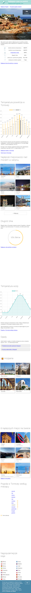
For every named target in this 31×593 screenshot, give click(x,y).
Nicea (17, 176)
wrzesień (13, 506)
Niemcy (4, 566)
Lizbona (3, 207)
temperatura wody (15, 52)
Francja (2, 445)
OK (27, 583)
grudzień (13, 512)
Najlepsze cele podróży (5, 478)
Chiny (19, 574)
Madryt (18, 376)
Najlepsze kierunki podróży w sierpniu (9, 63)
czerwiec (13, 501)
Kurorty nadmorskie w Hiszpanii (9, 349)
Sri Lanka (20, 576)
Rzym (3, 459)
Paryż (3, 444)
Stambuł (19, 459)
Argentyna (20, 568)
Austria (4, 563)
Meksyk (4, 576)
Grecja (19, 561)
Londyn (18, 444)
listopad (13, 510)
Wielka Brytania (19, 445)
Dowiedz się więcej (11, 591)
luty (12, 493)
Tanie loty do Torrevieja (6, 152)
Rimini (2, 192)
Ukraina (4, 568)
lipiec (13, 503)
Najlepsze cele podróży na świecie (8, 247)
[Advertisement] (15, 81)
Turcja (17, 461)
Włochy (2, 461)
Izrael (19, 566)
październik (14, 508)
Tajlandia (20, 563)
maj (12, 499)
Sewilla (3, 391)
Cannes (18, 192)
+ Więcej (15, 213)
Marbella (19, 391)
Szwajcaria (5, 570)
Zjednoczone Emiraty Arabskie (7, 476)
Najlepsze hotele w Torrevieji (7, 150)
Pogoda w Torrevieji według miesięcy (9, 330)
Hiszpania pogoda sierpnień (15, 6)
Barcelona (4, 376)
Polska (19, 572)
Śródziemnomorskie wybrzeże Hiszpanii (11, 345)
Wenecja (3, 176)
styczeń (13, 491)
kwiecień (13, 497)
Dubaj (3, 475)
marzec (13, 495)
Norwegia (20, 579)
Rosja (19, 570)
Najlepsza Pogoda (4, 6)
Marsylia (18, 207)
